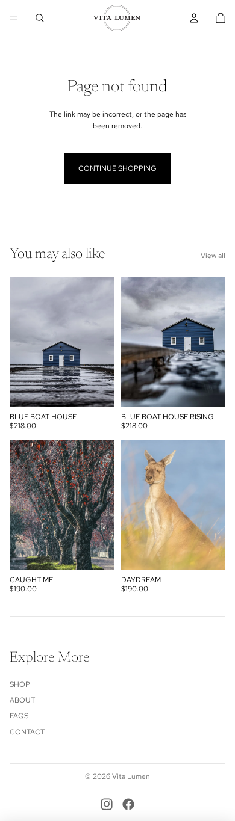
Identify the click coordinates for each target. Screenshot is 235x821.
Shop (20, 684)
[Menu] (14, 18)
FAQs (19, 716)
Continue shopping (117, 168)
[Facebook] (128, 804)
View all (213, 255)
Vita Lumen (131, 776)
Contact (27, 732)
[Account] (194, 18)
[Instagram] (106, 804)
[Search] (40, 18)
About (22, 700)
